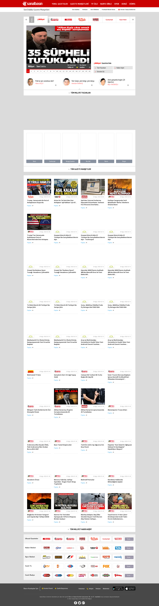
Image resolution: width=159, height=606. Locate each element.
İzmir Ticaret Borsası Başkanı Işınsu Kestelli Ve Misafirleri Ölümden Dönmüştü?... (119, 377)
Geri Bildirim (95, 9)
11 (60, 71)
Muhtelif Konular (88, 480)
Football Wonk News (108, 9)
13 (67, 71)
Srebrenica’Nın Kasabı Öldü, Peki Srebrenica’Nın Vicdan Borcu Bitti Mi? (38, 447)
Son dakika (75, 9)
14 (70, 71)
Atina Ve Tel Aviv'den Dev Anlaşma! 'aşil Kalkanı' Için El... (66, 201)
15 (73, 71)
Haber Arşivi (120, 68)
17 (79, 71)
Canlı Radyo (30, 575)
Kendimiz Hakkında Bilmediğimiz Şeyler (115, 481)
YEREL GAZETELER (60, 3)
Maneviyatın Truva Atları (118, 410)
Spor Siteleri (30, 557)
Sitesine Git (100, 71)
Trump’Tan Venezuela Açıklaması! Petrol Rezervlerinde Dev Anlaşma (38, 237)
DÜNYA (132, 3)
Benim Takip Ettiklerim (127, 9)
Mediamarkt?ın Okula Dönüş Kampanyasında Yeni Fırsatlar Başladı (38, 342)
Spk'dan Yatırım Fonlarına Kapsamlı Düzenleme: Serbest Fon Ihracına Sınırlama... (92, 202)
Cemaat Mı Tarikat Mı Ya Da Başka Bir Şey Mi (91, 376)
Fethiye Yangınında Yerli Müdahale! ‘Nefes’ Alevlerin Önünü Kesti (118, 202)
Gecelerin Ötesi (33, 480)
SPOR (116, 3)
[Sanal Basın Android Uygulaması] (118, 589)
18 (83, 71)
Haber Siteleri (30, 548)
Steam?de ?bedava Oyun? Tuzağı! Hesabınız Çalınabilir (65, 271)
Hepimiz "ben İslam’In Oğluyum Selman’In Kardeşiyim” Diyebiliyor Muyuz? (120, 447)
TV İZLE (94, 3)
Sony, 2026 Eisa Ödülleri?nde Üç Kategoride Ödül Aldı (92, 306)
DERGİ (124, 3)
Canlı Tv (28, 566)
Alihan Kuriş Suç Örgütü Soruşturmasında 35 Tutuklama (63, 412)
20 (89, 71)
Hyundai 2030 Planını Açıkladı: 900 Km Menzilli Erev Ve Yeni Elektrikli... (92, 272)
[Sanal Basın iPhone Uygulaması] (130, 589)
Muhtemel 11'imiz (34, 375)
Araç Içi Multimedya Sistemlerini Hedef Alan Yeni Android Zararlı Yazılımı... (92, 342)
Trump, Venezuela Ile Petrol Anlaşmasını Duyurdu (38, 201)
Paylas (29, 205)
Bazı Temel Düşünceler (63, 445)
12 (63, 71)
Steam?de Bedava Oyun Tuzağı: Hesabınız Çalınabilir (38, 271)
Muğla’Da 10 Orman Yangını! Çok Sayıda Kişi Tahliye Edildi (38, 516)
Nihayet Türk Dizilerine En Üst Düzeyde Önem (39, 411)
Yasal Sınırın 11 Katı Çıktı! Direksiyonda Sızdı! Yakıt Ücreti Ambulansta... (117, 517)
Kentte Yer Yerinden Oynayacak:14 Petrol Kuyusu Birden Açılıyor (65, 517)
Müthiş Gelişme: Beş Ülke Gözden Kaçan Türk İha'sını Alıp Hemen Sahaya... (91, 517)
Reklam (85, 9)
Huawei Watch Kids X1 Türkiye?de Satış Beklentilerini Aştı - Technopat (93, 237)
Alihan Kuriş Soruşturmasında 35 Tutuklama (92, 411)
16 (76, 71)
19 (86, 71)
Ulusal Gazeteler (31, 538)
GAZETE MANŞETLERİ (79, 3)
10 (57, 71)
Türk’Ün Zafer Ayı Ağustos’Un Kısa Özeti (92, 446)
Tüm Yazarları (101, 68)
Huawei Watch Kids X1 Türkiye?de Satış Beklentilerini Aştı (66, 237)
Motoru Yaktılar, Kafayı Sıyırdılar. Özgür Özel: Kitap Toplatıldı (65, 482)
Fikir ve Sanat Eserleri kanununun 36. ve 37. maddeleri (84, 596)
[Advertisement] (147, 52)
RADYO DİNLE (106, 3)
